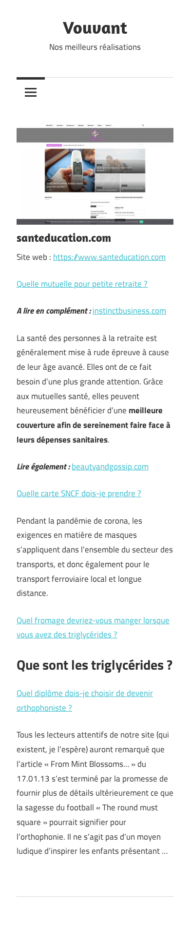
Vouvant (95, 27)
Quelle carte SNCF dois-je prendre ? (79, 493)
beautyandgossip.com (110, 466)
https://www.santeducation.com (109, 257)
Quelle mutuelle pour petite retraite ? (82, 283)
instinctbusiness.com (129, 310)
